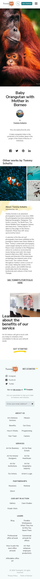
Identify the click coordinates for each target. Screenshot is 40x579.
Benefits (12, 425)
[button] (36, 4)
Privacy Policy (12, 576)
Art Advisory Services (12, 419)
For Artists (12, 473)
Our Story (27, 425)
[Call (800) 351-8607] (18, 3)
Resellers (12, 486)
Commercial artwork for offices (26, 538)
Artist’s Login (27, 473)
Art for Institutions (12, 464)
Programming (27, 431)
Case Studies (27, 503)
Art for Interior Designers (12, 457)
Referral (27, 486)
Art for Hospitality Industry (26, 466)
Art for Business (12, 448)
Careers (27, 436)
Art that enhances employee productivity (26, 549)
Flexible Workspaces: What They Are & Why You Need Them (27, 525)
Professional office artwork (12, 536)
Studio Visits (12, 508)
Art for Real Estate (26, 449)
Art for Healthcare (26, 457)
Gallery (12, 503)
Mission (27, 418)
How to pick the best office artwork (12, 548)
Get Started (26, 4)
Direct (12, 491)
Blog (12, 520)
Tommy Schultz (20, 123)
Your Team (12, 436)
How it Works (12, 431)
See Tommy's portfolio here (20, 281)
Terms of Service (26, 576)
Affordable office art (12, 559)
